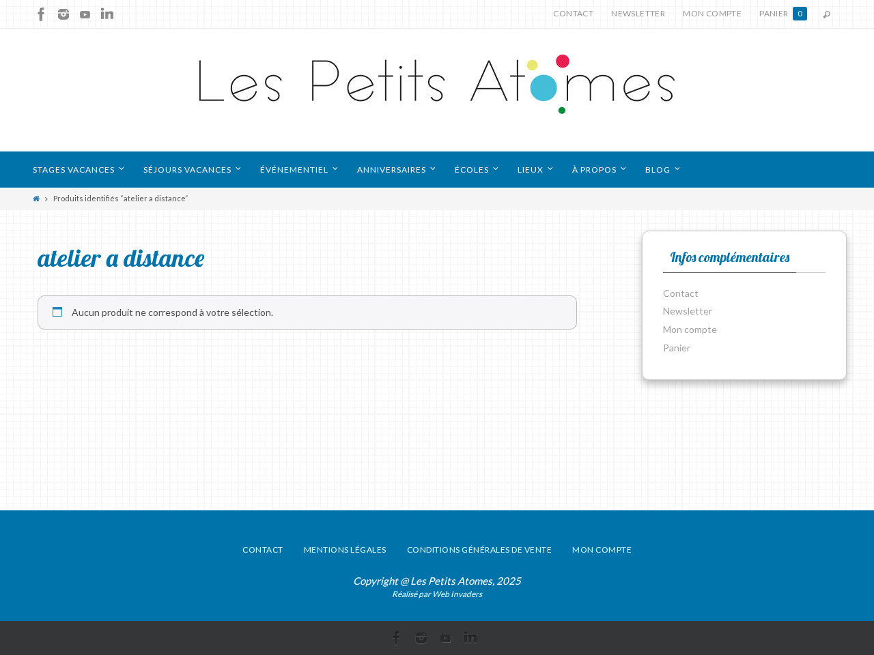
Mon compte (712, 13)
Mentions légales (345, 549)
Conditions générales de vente (479, 549)
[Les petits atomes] (437, 90)
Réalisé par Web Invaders (437, 594)
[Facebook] (42, 14)
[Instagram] (63, 14)
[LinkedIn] (107, 14)
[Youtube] (85, 14)
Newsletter (638, 13)
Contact (573, 13)
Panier (780, 13)
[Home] (36, 198)
